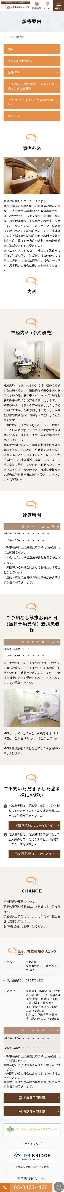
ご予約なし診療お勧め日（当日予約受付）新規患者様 (31, 86)
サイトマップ (33, 1143)
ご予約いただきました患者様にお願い (31, 102)
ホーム (7, 37)
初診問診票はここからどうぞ (34, 825)
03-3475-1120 (34, 980)
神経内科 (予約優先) (20, 60)
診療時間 (14, 72)
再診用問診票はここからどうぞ (34, 853)
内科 (11, 49)
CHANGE (14, 115)
